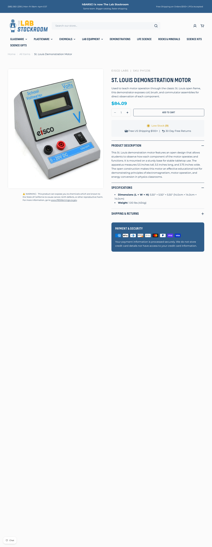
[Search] (156, 26)
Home (12, 54)
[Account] (195, 26)
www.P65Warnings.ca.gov (64, 200)
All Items (24, 54)
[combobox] (106, 26)
